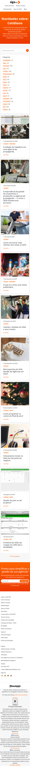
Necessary (16, 735)
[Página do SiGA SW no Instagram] (5, 675)
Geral (4, 79)
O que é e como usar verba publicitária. (15, 286)
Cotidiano (5, 71)
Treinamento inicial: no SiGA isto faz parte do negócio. (13, 458)
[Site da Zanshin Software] (15, 686)
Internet (5, 90)
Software (5, 109)
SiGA (4, 107)
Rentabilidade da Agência (8, 660)
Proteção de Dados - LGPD (8, 623)
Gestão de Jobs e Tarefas (8, 649)
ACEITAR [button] (15, 698)
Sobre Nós (4, 611)
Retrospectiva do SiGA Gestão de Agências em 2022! (13, 371)
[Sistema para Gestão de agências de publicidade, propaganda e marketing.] (15, 2)
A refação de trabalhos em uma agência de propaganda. (14, 149)
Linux (4, 93)
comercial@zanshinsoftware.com (10, 669)
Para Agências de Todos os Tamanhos (12, 657)
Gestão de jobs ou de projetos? (12, 501)
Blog (25, 9)
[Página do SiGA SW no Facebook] (2, 675)
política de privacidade (20, 695)
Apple (4, 63)
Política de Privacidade (7, 620)
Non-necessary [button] (15, 748)
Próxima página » (15, 556)
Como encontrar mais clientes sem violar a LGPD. (15, 243)
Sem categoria (6, 101)
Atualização (6, 66)
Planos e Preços (20, 6)
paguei (5, 96)
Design (5, 76)
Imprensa (5, 87)
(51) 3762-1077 (5, 666)
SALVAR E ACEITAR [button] (15, 765)
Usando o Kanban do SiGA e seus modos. (14, 328)
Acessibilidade (6, 60)
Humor (5, 85)
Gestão (5, 82)
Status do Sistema (6, 629)
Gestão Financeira (6, 652)
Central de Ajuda (6, 635)
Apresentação (7, 9)
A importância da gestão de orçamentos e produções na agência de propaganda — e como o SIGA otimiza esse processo (14, 197)
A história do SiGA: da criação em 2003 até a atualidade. (12, 544)
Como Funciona (9, 6)
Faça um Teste (18, 9)
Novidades (4, 626)
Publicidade (6, 98)
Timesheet (4, 655)
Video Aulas (4, 637)
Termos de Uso (5, 617)
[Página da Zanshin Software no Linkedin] (11, 675)
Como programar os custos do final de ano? (13, 414)
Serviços (5, 104)
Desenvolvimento (7, 74)
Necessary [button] (15, 733)
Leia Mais (6, 155)
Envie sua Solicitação (7, 640)
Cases (4, 68)
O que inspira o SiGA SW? (8, 614)
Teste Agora (24, 581)
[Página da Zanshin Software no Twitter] (8, 675)
